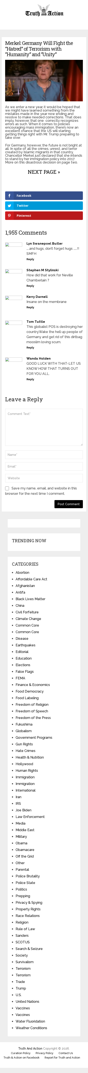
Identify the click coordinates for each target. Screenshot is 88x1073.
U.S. (19, 995)
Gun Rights (24, 744)
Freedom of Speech (32, 711)
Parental (22, 870)
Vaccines (23, 1008)
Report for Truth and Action (62, 1057)
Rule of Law (25, 929)
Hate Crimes (25, 751)
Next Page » (44, 171)
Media (20, 823)
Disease (22, 639)
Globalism (24, 731)
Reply (30, 259)
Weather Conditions (31, 1028)
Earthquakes (25, 645)
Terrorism (23, 969)
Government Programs (34, 738)
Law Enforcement (30, 817)
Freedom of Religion (32, 705)
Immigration (25, 777)
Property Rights (28, 909)
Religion (22, 922)
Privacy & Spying (29, 903)
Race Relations (28, 916)
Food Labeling (27, 698)
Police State (25, 883)
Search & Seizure (29, 949)
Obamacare (25, 850)
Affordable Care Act (31, 579)
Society (22, 955)
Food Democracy (30, 691)
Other (20, 863)
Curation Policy (21, 1053)
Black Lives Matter (30, 599)
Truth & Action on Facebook (21, 1057)
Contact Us (66, 1053)
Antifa (20, 592)
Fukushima (24, 724)
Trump (21, 988)
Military (21, 837)
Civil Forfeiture (27, 612)
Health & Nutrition (30, 757)
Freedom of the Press (33, 718)
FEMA (20, 678)
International (25, 790)
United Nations (27, 1002)
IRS (18, 804)
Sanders (22, 936)
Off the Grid (25, 856)
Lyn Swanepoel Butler (44, 243)
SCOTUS (23, 942)
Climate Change (28, 619)
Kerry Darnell (37, 297)
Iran (18, 797)
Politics (21, 889)
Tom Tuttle (35, 322)
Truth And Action (30, 1048)
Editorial (22, 652)
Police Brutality (28, 876)
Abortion (22, 573)
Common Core (27, 625)
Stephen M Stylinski (42, 270)
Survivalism (25, 962)
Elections (23, 665)
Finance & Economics (33, 685)
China (20, 606)
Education (24, 658)
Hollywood (24, 764)
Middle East (25, 830)
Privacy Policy (44, 1053)
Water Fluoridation (30, 1021)
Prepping (23, 896)
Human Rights (27, 771)
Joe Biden (23, 810)
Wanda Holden (38, 358)
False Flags (25, 672)
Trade (20, 982)
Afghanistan (25, 586)
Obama (21, 843)
